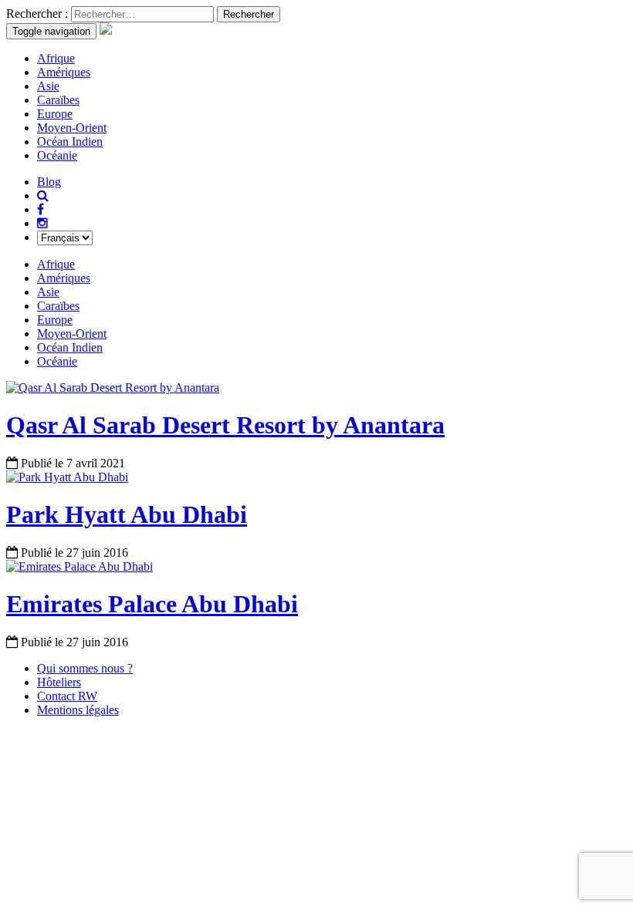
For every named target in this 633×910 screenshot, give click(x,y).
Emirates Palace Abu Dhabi (152, 604)
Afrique (56, 58)
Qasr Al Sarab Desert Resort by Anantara (225, 425)
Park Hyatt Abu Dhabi (126, 514)
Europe (55, 113)
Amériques (63, 72)
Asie (48, 86)
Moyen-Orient (72, 127)
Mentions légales (78, 709)
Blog (49, 181)
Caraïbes (58, 99)
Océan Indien (70, 141)
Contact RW (67, 696)
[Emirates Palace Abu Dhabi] (79, 566)
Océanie (57, 155)
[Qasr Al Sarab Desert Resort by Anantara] (112, 387)
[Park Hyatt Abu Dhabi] (67, 477)
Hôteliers (59, 682)
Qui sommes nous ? (85, 668)
